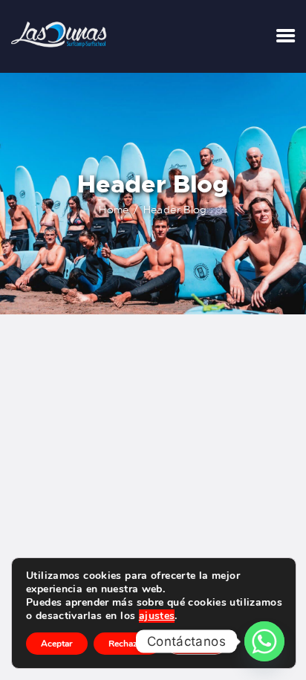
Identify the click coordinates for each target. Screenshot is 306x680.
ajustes (157, 616)
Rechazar (127, 644)
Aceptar (57, 644)
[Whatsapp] (264, 641)
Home (114, 209)
